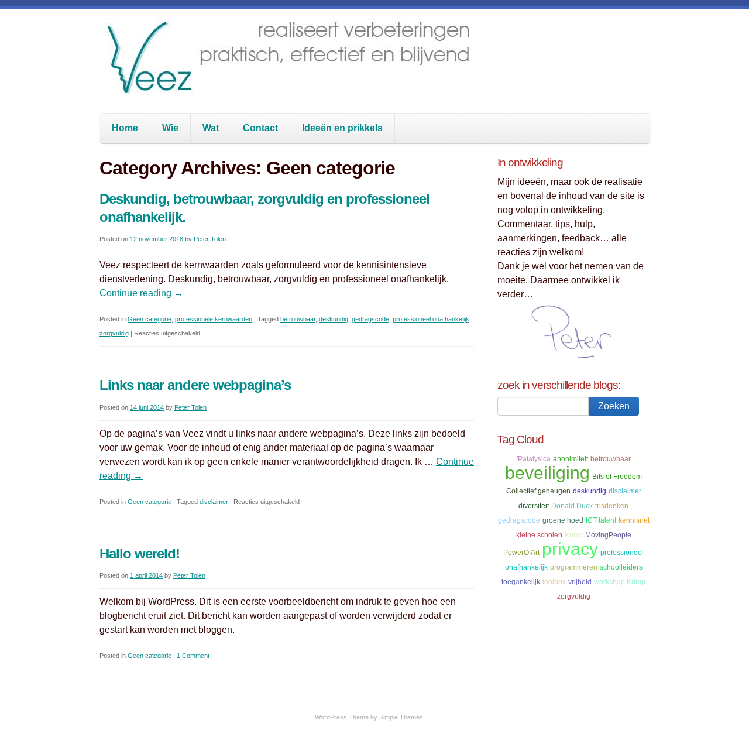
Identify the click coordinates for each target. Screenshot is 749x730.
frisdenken (611, 506)
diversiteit (533, 506)
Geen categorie (149, 319)
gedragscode (370, 319)
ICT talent (601, 520)
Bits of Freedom (617, 476)
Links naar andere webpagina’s (195, 385)
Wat (210, 128)
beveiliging (547, 472)
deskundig (333, 319)
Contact (260, 128)
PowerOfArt (521, 553)
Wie (170, 128)
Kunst (574, 535)
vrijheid (580, 582)
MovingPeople (608, 535)
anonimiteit (570, 459)
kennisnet (634, 520)
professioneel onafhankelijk (431, 319)
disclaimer (214, 501)
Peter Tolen (210, 238)
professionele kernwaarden (213, 319)
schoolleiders (621, 567)
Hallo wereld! (139, 553)
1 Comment (193, 655)
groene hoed (562, 520)
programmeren (573, 567)
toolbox (554, 582)
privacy (570, 548)
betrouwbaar (297, 319)
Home (125, 128)
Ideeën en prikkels (342, 128)
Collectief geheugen (538, 491)
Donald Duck (572, 506)
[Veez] (289, 84)
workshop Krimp (619, 582)
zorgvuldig (114, 333)
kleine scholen (539, 535)
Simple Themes (401, 717)
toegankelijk (520, 582)
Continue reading (141, 293)
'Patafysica (534, 459)
